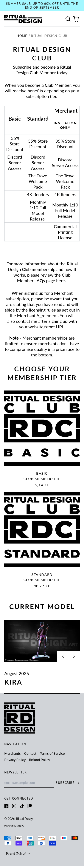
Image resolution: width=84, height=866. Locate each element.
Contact (30, 753)
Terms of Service (52, 753)
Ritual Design (25, 818)
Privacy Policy (15, 759)
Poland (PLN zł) (16, 853)
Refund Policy (39, 759)
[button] (68, 19)
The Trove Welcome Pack (37, 181)
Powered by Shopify (14, 825)
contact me (26, 321)
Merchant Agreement (37, 315)
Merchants (12, 753)
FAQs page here (49, 280)
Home (22, 36)
